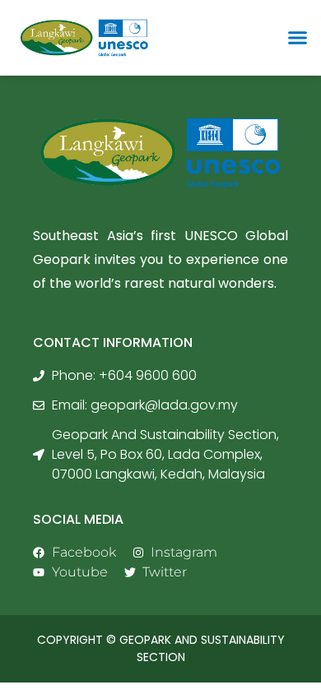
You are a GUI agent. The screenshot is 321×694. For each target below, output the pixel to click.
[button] (298, 37)
